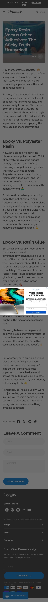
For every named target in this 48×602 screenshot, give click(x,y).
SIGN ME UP (36, 312)
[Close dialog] (46, 288)
